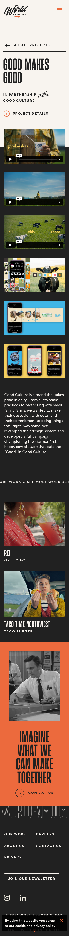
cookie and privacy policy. (35, 926)
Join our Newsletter (31, 879)
